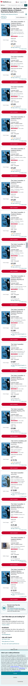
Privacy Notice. (17, 670)
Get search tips (6, 639)
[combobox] (16, 5)
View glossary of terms (8, 641)
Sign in (21, 2)
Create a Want (5, 624)
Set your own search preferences (10, 643)
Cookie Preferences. (14, 666)
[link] (26, 14)
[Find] (25, 5)
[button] (23, 49)
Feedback (26, 245)
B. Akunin (11, 609)
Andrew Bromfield (14, 608)
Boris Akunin (21, 608)
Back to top (14, 649)
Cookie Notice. (22, 668)
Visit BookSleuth (6, 634)
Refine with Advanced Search (10, 14)
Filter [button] (4, 17)
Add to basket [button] (14, 52)
